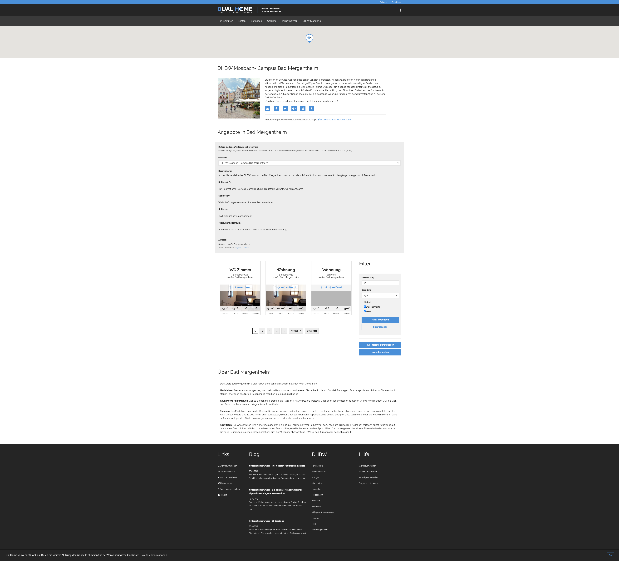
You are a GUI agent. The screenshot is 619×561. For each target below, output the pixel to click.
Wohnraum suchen (228, 466)
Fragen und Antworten (369, 483)
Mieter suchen (226, 483)
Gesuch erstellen (227, 472)
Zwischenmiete (373, 307)
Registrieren (396, 2)
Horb (314, 524)
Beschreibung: (225, 171)
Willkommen (226, 21)
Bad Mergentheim (320, 530)
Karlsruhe (316, 489)
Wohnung (286, 269)
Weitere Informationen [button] (154, 555)
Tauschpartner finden (368, 477)
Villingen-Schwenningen (323, 512)
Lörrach (315, 518)
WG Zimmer (240, 269)
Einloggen (384, 2)
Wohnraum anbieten (228, 477)
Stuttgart (316, 477)
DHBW (319, 454)
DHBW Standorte (312, 21)
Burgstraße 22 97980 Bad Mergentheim (240, 275)
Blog (254, 454)
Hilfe (364, 454)
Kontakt (223, 495)
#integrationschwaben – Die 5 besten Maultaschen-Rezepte (277, 466)
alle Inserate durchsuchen (380, 345)
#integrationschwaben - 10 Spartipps (266, 521)
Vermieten (256, 21)
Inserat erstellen (380, 352)
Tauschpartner (289, 21)
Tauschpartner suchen (229, 489)
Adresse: (222, 240)
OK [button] (610, 555)
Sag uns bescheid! (242, 248)
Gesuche (271, 21)
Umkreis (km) (368, 278)
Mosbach (316, 501)
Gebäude (222, 158)
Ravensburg (317, 466)
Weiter (295, 331)
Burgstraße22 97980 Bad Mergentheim (286, 275)
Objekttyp (366, 290)
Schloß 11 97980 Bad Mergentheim (331, 275)
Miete (368, 311)
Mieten (242, 21)
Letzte (310, 331)
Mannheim (317, 483)
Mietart (367, 302)
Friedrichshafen (319, 472)
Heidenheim (317, 495)
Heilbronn (316, 506)
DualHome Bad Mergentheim (335, 119)
